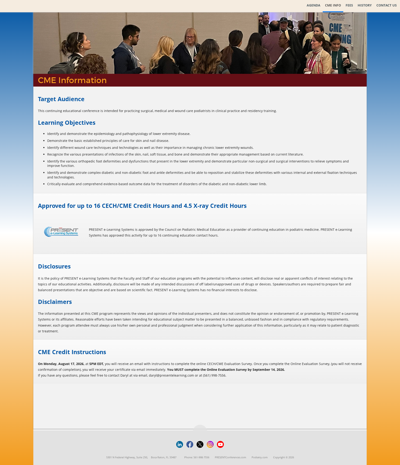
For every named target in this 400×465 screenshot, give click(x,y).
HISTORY (365, 5)
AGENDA (313, 5)
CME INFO (333, 5)
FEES (349, 5)
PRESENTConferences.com (230, 457)
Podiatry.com (260, 457)
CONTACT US (386, 5)
